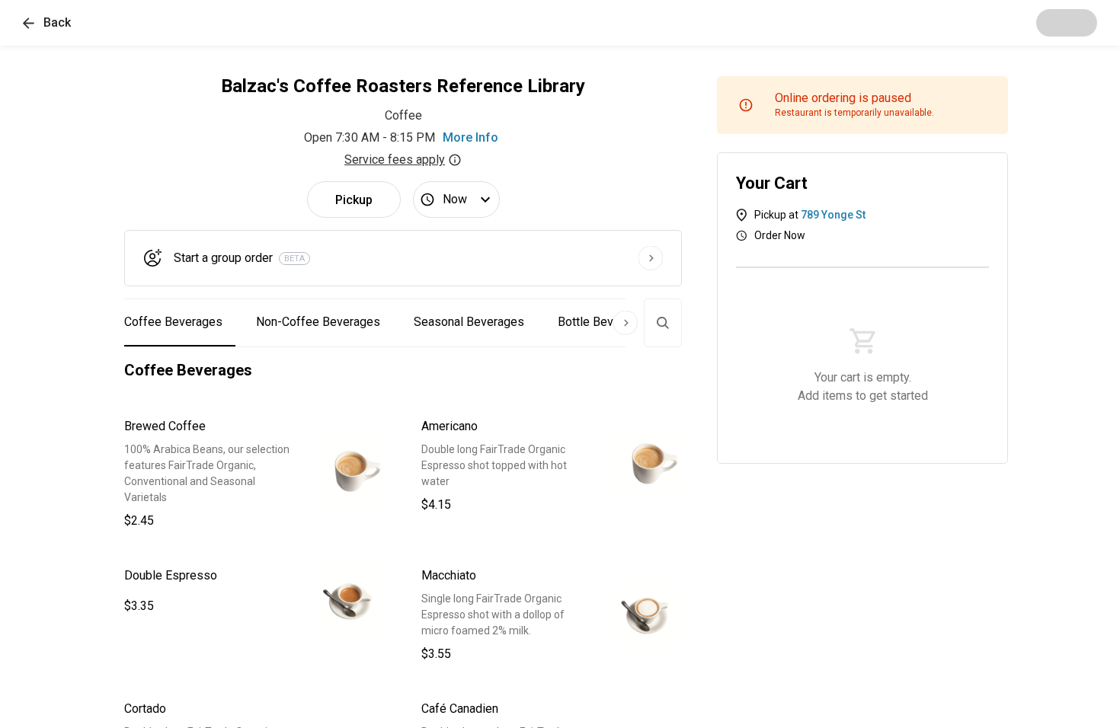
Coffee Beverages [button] (173, 322)
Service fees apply (394, 159)
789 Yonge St (833, 215)
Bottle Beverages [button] (604, 322)
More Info (470, 137)
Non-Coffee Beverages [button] (318, 322)
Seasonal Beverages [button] (469, 322)
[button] (47, 23)
